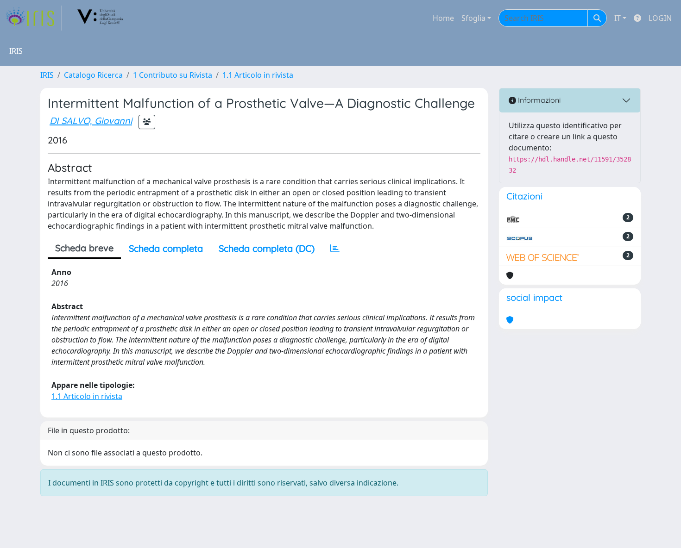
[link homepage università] (100, 18)
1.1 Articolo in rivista (257, 75)
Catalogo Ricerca (93, 75)
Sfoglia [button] (473, 18)
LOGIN (660, 18)
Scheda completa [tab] (166, 248)
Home (443, 18)
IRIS (47, 75)
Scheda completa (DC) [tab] (267, 248)
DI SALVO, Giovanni (91, 120)
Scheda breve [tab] (84, 248)
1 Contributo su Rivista (172, 75)
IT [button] (617, 18)
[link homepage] (34, 18)
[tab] (334, 248)
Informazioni (538, 100)
